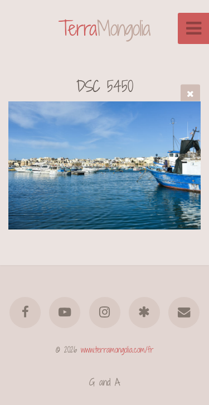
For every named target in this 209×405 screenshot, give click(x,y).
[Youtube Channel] (64, 312)
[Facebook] (25, 312)
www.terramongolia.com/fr (117, 349)
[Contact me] (184, 312)
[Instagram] (104, 312)
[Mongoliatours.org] (144, 312)
